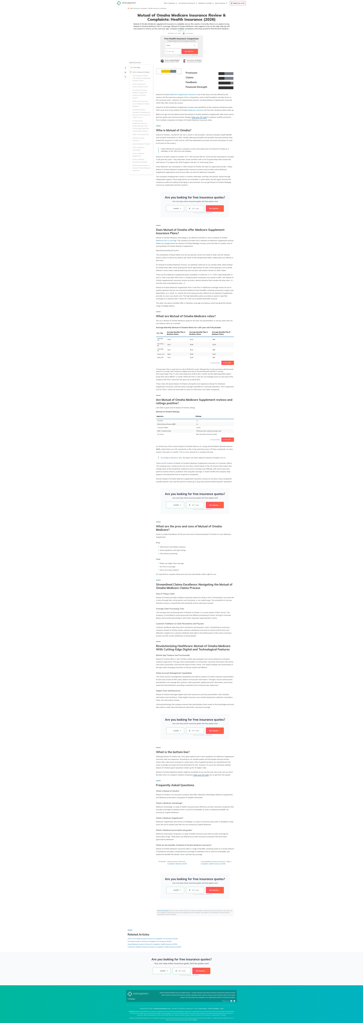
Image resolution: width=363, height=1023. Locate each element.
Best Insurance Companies (138, 8)
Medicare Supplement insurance (182, 94)
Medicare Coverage (205, 3)
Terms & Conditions (213, 1008)
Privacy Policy (203, 1008)
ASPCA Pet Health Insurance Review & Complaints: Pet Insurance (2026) (153, 939)
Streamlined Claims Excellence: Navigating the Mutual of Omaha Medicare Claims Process (141, 113)
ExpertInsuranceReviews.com (162, 1008)
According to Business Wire (171, 458)
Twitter (234, 1001)
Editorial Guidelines (163, 910)
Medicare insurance (195, 110)
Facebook (231, 1001)
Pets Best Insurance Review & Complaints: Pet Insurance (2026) (149, 941)
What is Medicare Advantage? (138, 148)
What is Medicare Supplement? (138, 154)
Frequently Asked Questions (138, 139)
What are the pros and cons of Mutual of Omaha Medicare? (140, 103)
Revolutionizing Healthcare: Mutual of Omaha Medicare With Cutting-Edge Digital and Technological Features (140, 126)
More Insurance (220, 3)
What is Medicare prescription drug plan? (140, 160)
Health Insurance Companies (157, 8)
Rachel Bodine (175, 60)
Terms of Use (195, 55)
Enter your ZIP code (199, 117)
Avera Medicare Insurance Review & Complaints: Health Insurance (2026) (213, 863)
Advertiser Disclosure (135, 62)
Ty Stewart (198, 60)
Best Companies (169, 3)
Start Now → (228, 363)
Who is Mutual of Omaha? (141, 72)
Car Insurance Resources (186, 3)
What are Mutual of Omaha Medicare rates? (140, 85)
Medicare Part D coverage (166, 240)
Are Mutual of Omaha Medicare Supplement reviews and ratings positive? (139, 94)
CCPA (221, 1008)
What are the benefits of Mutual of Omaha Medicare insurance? (141, 167)
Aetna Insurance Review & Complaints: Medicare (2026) (177, 863)
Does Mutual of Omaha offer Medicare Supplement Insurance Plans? (141, 78)
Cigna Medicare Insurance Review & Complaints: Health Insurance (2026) (152, 944)
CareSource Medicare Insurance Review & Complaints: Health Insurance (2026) (154, 947)
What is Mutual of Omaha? (141, 144)
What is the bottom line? (140, 134)
